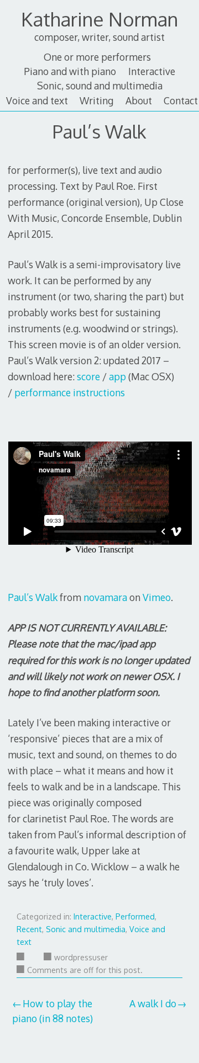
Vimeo (157, 597)
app (117, 376)
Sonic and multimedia (85, 929)
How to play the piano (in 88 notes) (52, 1010)
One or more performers (97, 57)
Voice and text (37, 100)
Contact (181, 100)
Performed (135, 916)
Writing (96, 100)
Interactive (151, 71)
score (88, 376)
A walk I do (152, 1003)
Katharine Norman (99, 19)
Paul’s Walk (32, 597)
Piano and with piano (70, 71)
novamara (105, 597)
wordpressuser (81, 957)
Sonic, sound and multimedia (100, 85)
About (138, 100)
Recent (29, 929)
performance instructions (69, 392)
